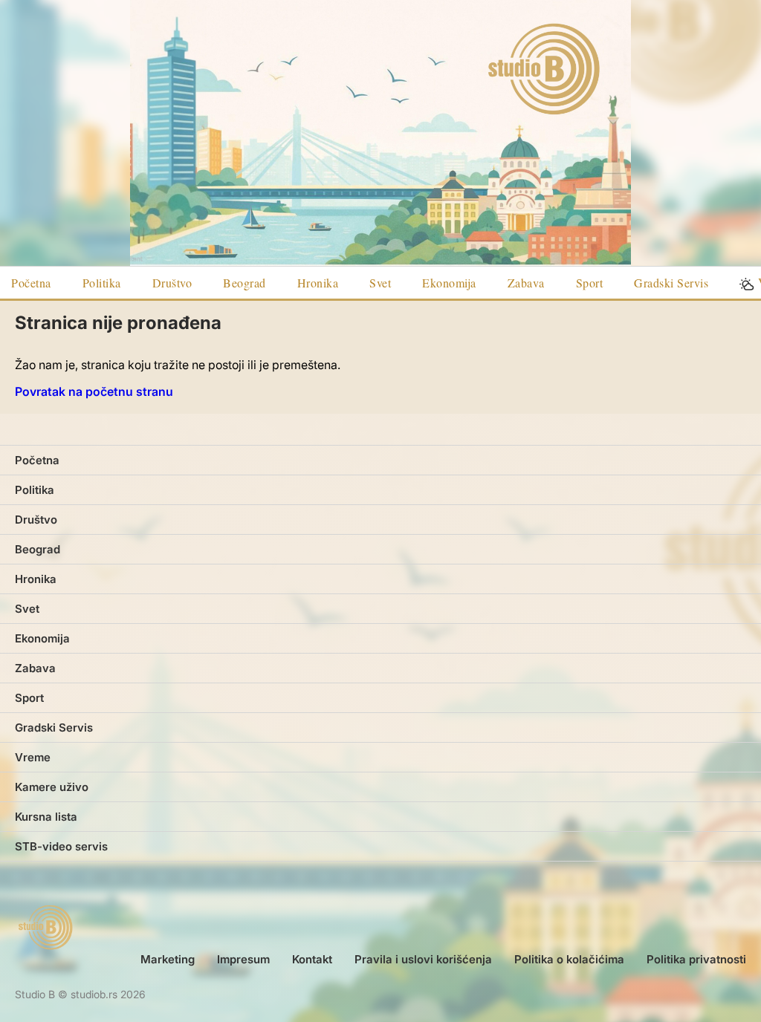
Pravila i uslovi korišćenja (423, 959)
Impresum (243, 959)
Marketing (167, 959)
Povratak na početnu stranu (94, 391)
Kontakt (312, 959)
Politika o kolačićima (569, 959)
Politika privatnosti (696, 959)
